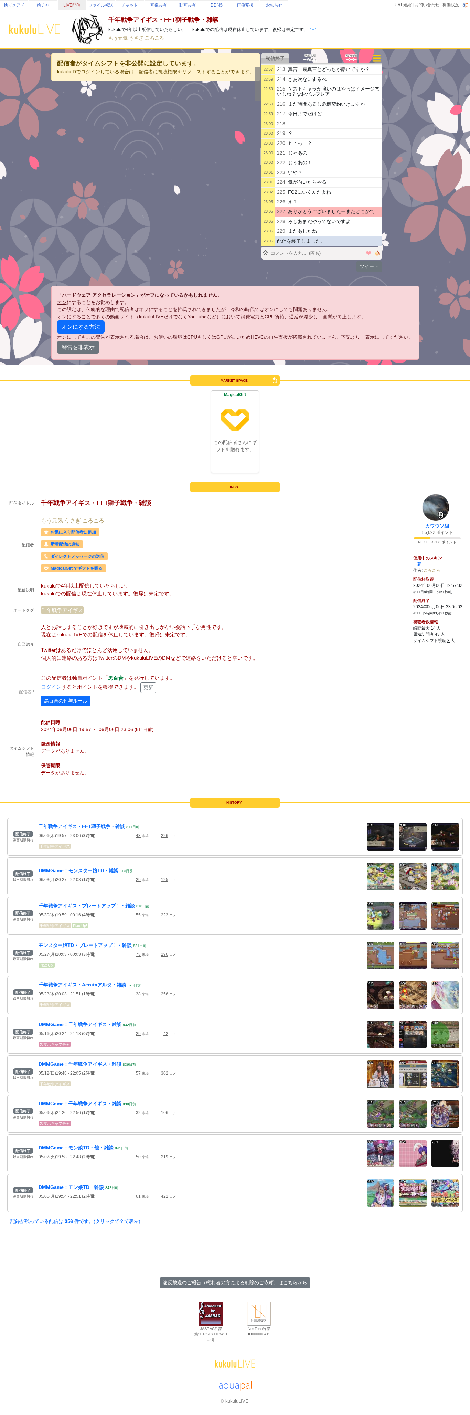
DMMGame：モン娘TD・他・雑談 (76, 1147)
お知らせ (274, 5)
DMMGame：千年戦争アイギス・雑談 (80, 1024)
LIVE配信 (72, 5)
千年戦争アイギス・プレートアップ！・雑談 (87, 905)
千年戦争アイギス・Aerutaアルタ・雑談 (82, 985)
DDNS (217, 5)
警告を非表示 (78, 347)
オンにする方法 (81, 327)
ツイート (369, 266)
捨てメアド (14, 5)
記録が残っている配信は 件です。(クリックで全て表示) (75, 1221)
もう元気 (118, 38)
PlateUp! (80, 925)
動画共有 (187, 5)
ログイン (51, 687)
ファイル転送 (100, 5)
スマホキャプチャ (55, 1044)
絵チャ (43, 5)
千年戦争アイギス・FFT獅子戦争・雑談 (82, 826)
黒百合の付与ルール (65, 701)
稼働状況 (450, 4)
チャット (129, 5)
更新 (148, 687)
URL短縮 (403, 4)
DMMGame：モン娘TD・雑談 (71, 1187)
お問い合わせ (427, 4)
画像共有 (158, 5)
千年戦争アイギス (62, 610)
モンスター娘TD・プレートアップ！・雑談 (85, 945)
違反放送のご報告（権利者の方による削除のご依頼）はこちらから (235, 1282)
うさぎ (137, 38)
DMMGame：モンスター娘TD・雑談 (78, 870)
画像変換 (245, 5)
